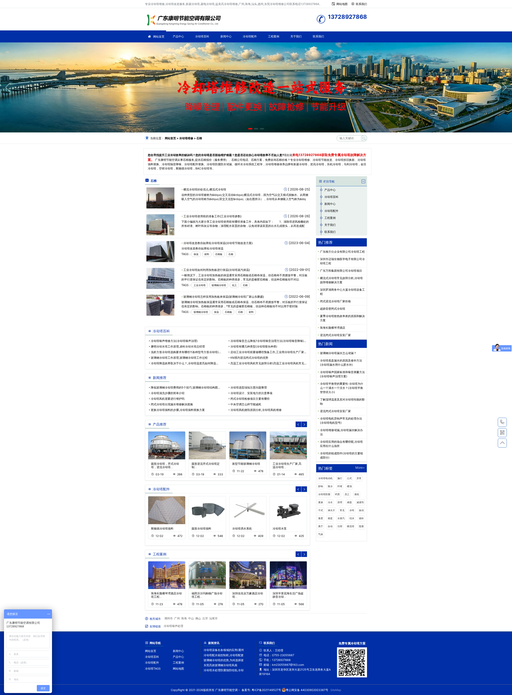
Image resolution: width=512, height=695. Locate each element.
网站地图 (342, 4)
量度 (320, 518)
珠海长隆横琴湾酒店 (332, 327)
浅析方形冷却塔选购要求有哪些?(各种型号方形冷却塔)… (186, 352)
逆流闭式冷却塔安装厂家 (335, 335)
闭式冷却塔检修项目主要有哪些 (250, 398)
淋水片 (331, 510)
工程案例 (273, 36)
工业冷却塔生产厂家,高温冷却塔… (287, 465)
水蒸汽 (341, 518)
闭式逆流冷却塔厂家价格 (335, 301)
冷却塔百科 (202, 36)
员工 (347, 494)
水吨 (351, 510)
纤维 (339, 486)
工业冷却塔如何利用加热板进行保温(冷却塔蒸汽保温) (216, 269)
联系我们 (361, 4)
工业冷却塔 (200, 285)
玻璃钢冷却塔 (219, 285)
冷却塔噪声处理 (173, 626)
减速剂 (360, 502)
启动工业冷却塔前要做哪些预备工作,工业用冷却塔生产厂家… (268, 352)
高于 (320, 526)
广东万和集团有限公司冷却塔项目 (341, 270)
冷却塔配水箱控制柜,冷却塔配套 (224, 655)
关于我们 (296, 36)
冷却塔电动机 (325, 478)
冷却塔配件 (250, 36)
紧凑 (320, 502)
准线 (356, 494)
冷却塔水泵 (280, 528)
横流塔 (350, 526)
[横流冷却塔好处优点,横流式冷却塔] (160, 197)
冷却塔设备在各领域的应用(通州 (224, 650)
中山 (191, 618)
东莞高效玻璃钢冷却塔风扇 (220, 665)
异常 (359, 478)
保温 (196, 254)
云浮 (205, 618)
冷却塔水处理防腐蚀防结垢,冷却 (224, 670)
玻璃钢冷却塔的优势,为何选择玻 (224, 660)
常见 (342, 510)
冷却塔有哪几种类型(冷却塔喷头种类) (253, 346)
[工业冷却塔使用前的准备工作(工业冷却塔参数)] (160, 224)
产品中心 (178, 36)
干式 (320, 510)
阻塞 (361, 526)
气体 (320, 534)
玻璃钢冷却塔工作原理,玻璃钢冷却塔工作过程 (179, 357)
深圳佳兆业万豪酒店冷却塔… (247, 595)
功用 (339, 526)
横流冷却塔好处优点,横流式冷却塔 (204, 189)
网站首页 (158, 36)
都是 (330, 518)
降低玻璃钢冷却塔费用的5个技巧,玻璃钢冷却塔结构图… (185, 387)
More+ (360, 468)
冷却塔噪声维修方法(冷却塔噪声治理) (174, 340)
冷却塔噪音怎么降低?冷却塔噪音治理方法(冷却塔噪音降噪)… (268, 340)
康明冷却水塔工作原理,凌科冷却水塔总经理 (178, 346)
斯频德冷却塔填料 (162, 528)
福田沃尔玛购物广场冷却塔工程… (207, 595)
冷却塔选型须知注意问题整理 (248, 387)
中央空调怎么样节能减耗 (245, 404)
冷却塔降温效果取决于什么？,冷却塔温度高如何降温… (184, 363)
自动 (330, 526)
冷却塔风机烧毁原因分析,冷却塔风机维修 (256, 410)
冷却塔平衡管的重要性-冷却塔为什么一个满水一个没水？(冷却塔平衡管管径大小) (341, 388)
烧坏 (361, 518)
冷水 (330, 502)
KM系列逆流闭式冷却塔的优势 (249, 357)
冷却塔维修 (185, 20)
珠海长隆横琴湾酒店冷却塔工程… (166, 595)
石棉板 (218, 254)
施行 (339, 478)
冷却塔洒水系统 (242, 528)
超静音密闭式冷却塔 (332, 308)
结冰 (351, 518)
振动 (361, 510)
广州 (177, 618)
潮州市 (168, 618)
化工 (234, 285)
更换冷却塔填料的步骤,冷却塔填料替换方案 (178, 410)
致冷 (330, 486)
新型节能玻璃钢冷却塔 (246, 463)
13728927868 (502, 422)
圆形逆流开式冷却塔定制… (206, 465)
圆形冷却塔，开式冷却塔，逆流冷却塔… (165, 465)
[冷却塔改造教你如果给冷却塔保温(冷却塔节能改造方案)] (160, 251)
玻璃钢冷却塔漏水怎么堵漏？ (338, 353)
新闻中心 (226, 36)
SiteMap (335, 690)
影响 (320, 486)
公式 (349, 478)
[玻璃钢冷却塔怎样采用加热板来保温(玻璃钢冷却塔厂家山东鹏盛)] (160, 304)
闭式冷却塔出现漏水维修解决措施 (172, 404)
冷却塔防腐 (324, 494)
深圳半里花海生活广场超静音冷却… (288, 595)
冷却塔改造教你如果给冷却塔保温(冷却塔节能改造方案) (218, 243)
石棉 (230, 254)
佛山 (198, 618)
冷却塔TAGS (153, 668)
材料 (206, 254)
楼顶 (349, 486)
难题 (349, 502)
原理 (339, 502)
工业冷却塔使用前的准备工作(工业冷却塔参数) (212, 216)
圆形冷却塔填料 (201, 528)
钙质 (337, 494)
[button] (250, 128)
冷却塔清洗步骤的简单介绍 (167, 393)
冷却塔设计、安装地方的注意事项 (251, 393)
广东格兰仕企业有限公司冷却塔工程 (342, 251)
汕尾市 (213, 618)
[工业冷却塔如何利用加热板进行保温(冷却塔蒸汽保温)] (160, 278)
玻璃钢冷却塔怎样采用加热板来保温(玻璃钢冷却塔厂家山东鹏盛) (223, 296)
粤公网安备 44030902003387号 (307, 690)
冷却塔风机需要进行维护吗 (167, 398)
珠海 (184, 618)
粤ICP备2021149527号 (266, 690)
